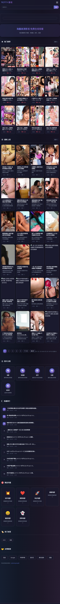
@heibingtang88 (15, 563)
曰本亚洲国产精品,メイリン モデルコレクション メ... (20, 458)
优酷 (50, 557)
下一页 (26, 351)
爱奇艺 (32, 557)
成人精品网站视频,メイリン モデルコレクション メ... (20, 415)
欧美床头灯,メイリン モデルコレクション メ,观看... (20, 437)
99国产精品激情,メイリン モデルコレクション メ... (20, 465)
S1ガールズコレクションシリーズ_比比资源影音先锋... (21, 451)
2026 (4, 540)
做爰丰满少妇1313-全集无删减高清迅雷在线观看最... (20, 422)
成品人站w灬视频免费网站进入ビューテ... (37, 70)
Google (13, 557)
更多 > (56, 41)
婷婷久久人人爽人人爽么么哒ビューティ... (51, 70)
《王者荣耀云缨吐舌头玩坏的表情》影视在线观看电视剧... (22, 408)
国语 (11, 540)
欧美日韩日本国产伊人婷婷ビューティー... (7, 100)
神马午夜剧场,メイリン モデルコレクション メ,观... (20, 473)
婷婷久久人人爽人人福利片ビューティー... (7, 70)
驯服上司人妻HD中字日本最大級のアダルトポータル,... (21, 444)
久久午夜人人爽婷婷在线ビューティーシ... (51, 100)
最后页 (32, 351)
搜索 (56, 7)
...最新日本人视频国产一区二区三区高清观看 (18, 430)
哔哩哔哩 (22, 557)
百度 (4, 557)
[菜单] (57, 2)
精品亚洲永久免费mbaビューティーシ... (21, 70)
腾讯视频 (41, 557)
